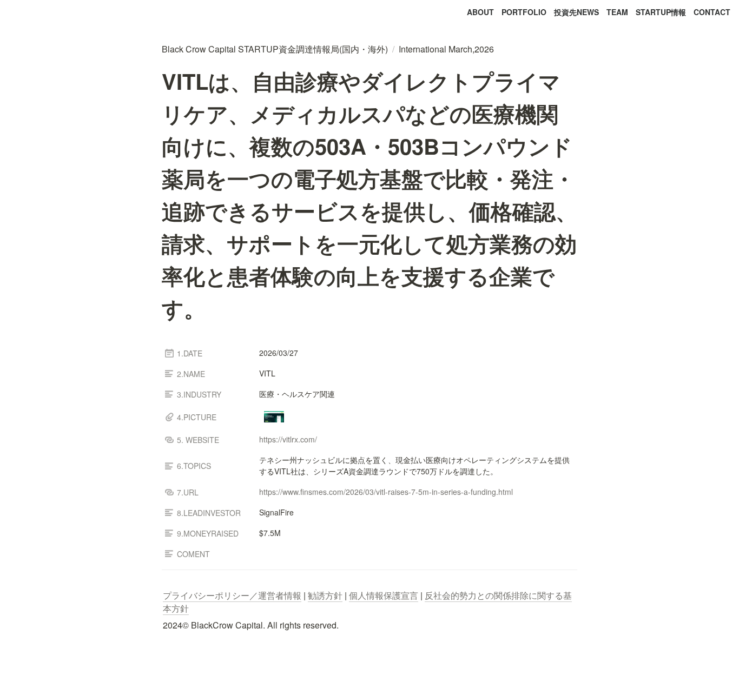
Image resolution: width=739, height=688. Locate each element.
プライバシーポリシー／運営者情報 (232, 595)
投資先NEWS (576, 11)
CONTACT (712, 11)
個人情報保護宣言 (383, 595)
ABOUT (480, 11)
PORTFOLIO (524, 11)
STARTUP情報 (661, 11)
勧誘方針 (325, 595)
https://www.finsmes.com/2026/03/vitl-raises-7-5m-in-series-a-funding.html (386, 491)
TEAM (617, 11)
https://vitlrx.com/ (288, 439)
